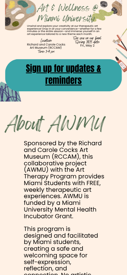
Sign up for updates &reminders (63, 74)
